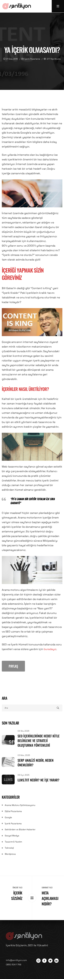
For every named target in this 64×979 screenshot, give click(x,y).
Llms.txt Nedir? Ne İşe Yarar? (38, 779)
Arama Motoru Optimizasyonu (20, 805)
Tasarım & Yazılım (13, 841)
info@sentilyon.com (16, 960)
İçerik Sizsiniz (16, 895)
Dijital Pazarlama (13, 811)
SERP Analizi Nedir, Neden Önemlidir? (35, 762)
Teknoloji (9, 847)
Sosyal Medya (12, 835)
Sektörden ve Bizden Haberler (20, 829)
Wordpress (10, 854)
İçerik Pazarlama (13, 823)
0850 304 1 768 (13, 964)
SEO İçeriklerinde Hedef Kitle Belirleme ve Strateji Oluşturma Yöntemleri (39, 740)
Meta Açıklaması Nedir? (50, 898)
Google (8, 817)
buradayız (50, 649)
